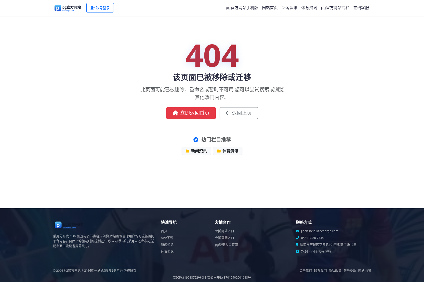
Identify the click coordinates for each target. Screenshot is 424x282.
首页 (164, 231)
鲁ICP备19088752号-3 (188, 277)
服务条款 (350, 271)
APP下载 (167, 238)
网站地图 (364, 271)
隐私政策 (335, 271)
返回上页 (242, 113)
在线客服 (361, 7)
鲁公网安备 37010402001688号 (229, 277)
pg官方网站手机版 (242, 7)
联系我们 (320, 271)
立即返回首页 (195, 113)
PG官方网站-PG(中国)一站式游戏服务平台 (93, 271)
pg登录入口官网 (226, 245)
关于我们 (305, 271)
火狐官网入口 (224, 238)
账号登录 (103, 7)
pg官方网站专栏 (335, 7)
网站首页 (270, 7)
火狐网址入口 (224, 231)
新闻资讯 (289, 7)
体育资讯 (309, 7)
